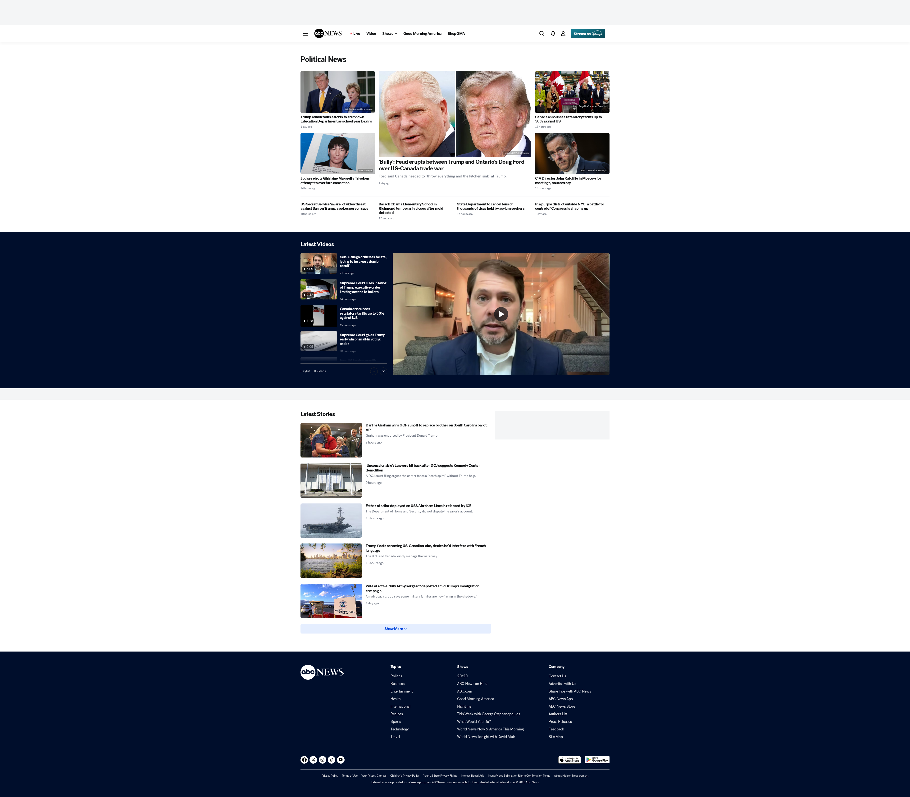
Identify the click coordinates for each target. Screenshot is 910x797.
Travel (395, 737)
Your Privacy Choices (374, 775)
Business (397, 684)
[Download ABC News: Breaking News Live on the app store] (569, 760)
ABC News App (561, 699)
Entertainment (402, 691)
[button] (305, 33)
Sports (396, 722)
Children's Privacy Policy (404, 775)
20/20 (462, 676)
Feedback (556, 729)
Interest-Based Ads (472, 775)
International (400, 706)
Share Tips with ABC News (570, 691)
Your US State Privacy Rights (440, 775)
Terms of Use (350, 775)
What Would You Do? (474, 722)
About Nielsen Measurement (571, 775)
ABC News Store (562, 706)
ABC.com (464, 691)
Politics (396, 676)
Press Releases (560, 722)
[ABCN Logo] (328, 33)
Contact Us (557, 676)
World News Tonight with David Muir (486, 737)
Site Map (556, 737)
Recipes (397, 714)
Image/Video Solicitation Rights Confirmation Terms (519, 775)
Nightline (464, 706)
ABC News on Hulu (472, 684)
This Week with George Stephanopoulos (488, 714)
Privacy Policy (330, 775)
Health (396, 699)
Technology (400, 729)
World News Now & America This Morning (490, 729)
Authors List (558, 714)
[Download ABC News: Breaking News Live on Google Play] (597, 760)
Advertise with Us (562, 684)
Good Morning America (475, 699)
